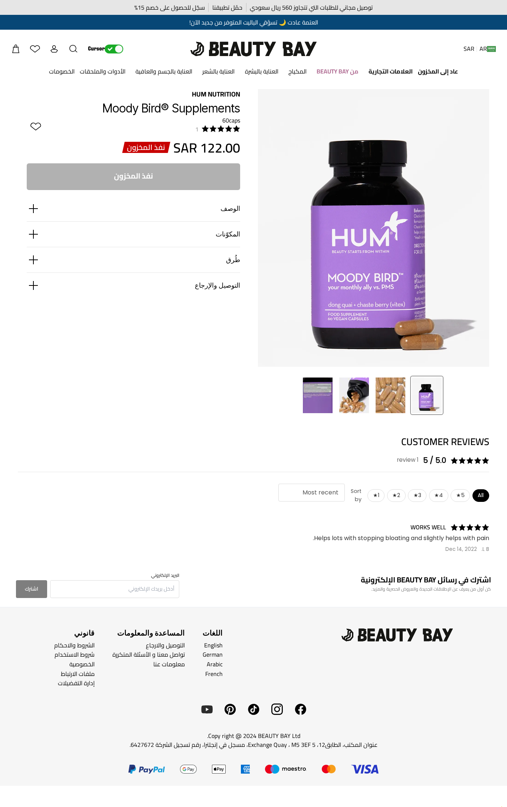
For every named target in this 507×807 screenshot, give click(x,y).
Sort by (356, 495)
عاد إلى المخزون (438, 71)
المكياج (297, 71)
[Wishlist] (35, 49)
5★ (460, 495)
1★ (376, 495)
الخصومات (62, 71)
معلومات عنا (169, 664)
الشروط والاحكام (74, 645)
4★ (438, 495)
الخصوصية (82, 664)
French (214, 673)
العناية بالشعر (218, 71)
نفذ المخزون (133, 176)
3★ (417, 495)
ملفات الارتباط (78, 673)
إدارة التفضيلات (76, 683)
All (481, 495)
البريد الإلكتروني (165, 575)
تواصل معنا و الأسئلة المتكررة (148, 654)
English (213, 645)
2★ (396, 495)
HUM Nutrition (216, 94)
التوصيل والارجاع (165, 645)
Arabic (215, 664)
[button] (73, 49)
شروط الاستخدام (75, 654)
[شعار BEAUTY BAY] (253, 49)
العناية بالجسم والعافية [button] (163, 71)
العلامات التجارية (391, 71)
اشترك (31, 589)
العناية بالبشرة (261, 71)
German (213, 654)
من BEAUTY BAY (338, 71)
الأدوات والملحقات (102, 71)
